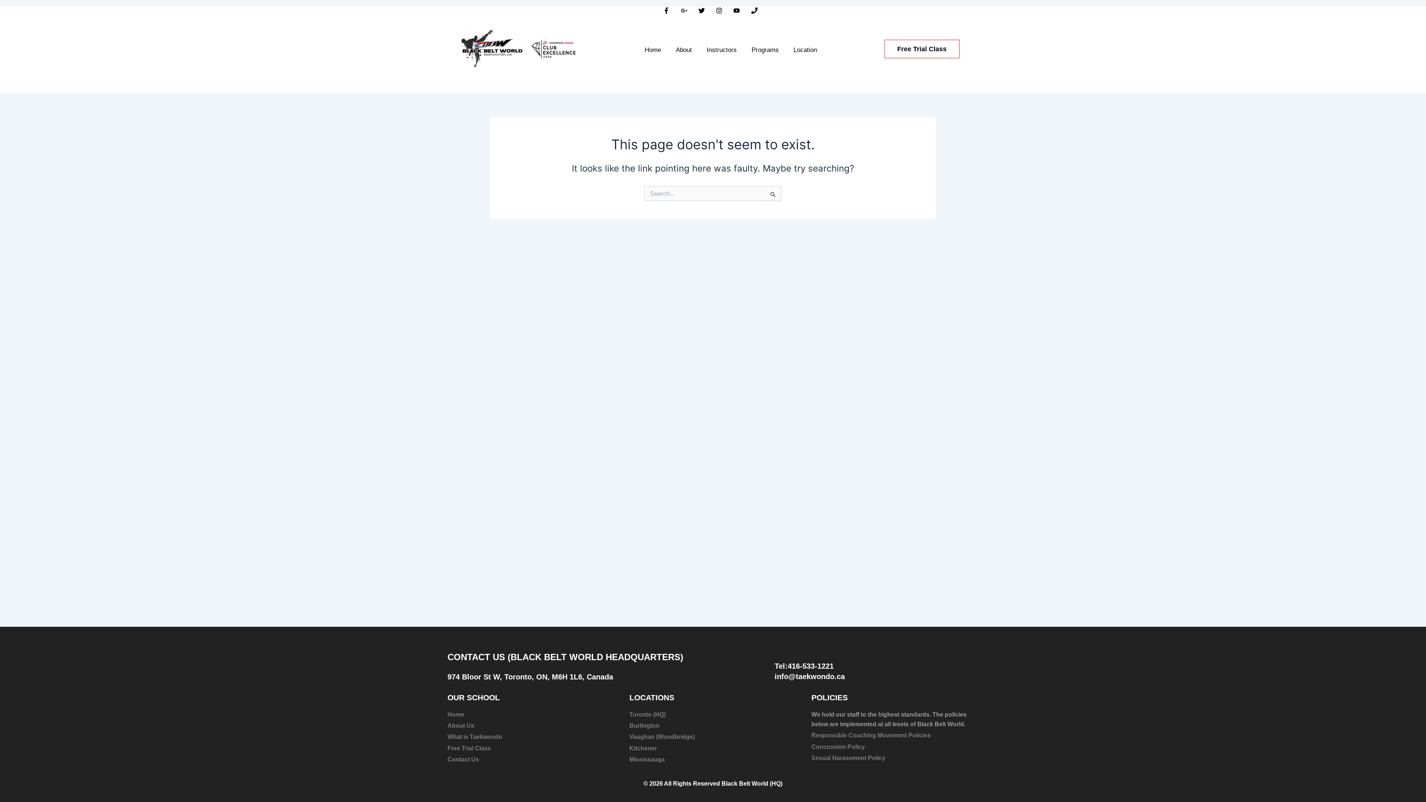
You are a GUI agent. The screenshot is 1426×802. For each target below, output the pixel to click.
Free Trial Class (469, 748)
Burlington (644, 726)
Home (653, 49)
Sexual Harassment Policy (848, 758)
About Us (460, 726)
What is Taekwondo (474, 737)
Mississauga (647, 759)
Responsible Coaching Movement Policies (871, 735)
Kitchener (643, 748)
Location (805, 49)
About (684, 49)
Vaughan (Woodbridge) (662, 737)
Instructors (722, 49)
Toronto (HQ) (647, 714)
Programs (765, 49)
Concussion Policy (838, 747)
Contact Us (463, 759)
